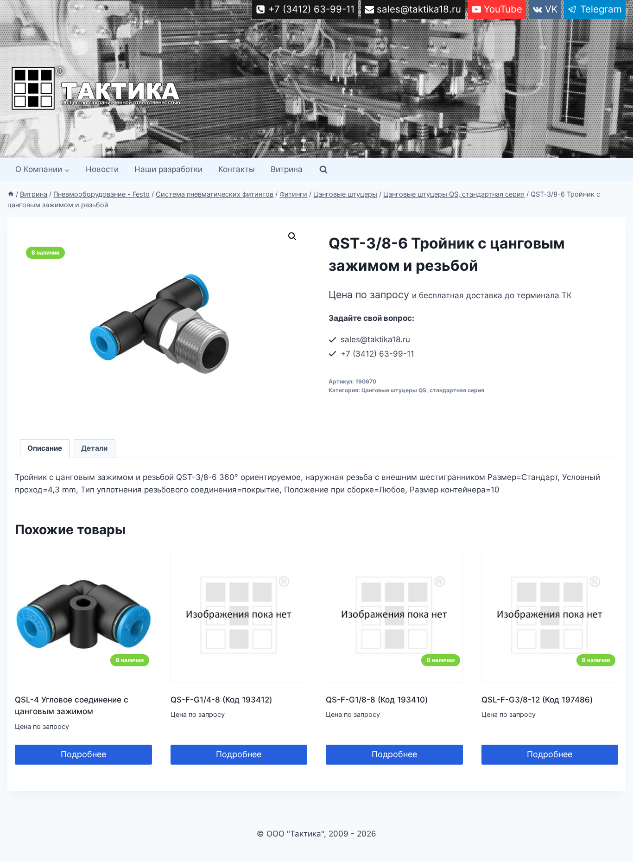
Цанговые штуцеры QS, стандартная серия (422, 390)
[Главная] (10, 194)
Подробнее (83, 754)
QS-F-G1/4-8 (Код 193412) (221, 699)
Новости (102, 169)
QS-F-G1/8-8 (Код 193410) (377, 699)
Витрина (287, 169)
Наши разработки (168, 169)
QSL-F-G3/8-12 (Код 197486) (537, 699)
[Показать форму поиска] (323, 169)
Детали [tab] (94, 448)
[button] (292, 236)
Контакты (236, 169)
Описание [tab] (44, 448)
